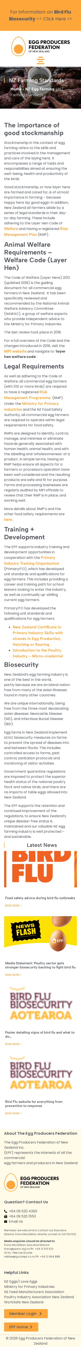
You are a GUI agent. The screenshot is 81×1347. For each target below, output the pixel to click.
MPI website (15, 351)
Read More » (13, 905)
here (8, 519)
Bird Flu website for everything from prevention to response (33, 1104)
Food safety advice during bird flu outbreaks (40, 898)
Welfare (11, 228)
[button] (40, 61)
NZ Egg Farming (39, 89)
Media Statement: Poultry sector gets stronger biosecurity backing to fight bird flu (40, 965)
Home (16, 89)
